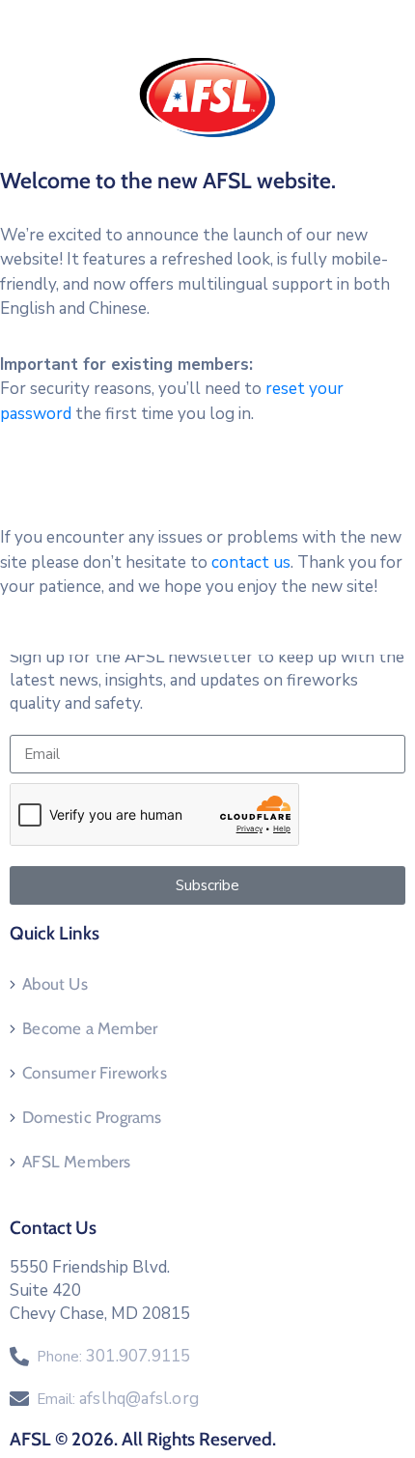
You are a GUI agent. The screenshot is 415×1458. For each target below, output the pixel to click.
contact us (250, 562)
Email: (118, 1399)
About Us (55, 984)
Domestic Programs (91, 1117)
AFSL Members (76, 1161)
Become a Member (89, 1028)
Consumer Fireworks (94, 1072)
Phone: (113, 1356)
